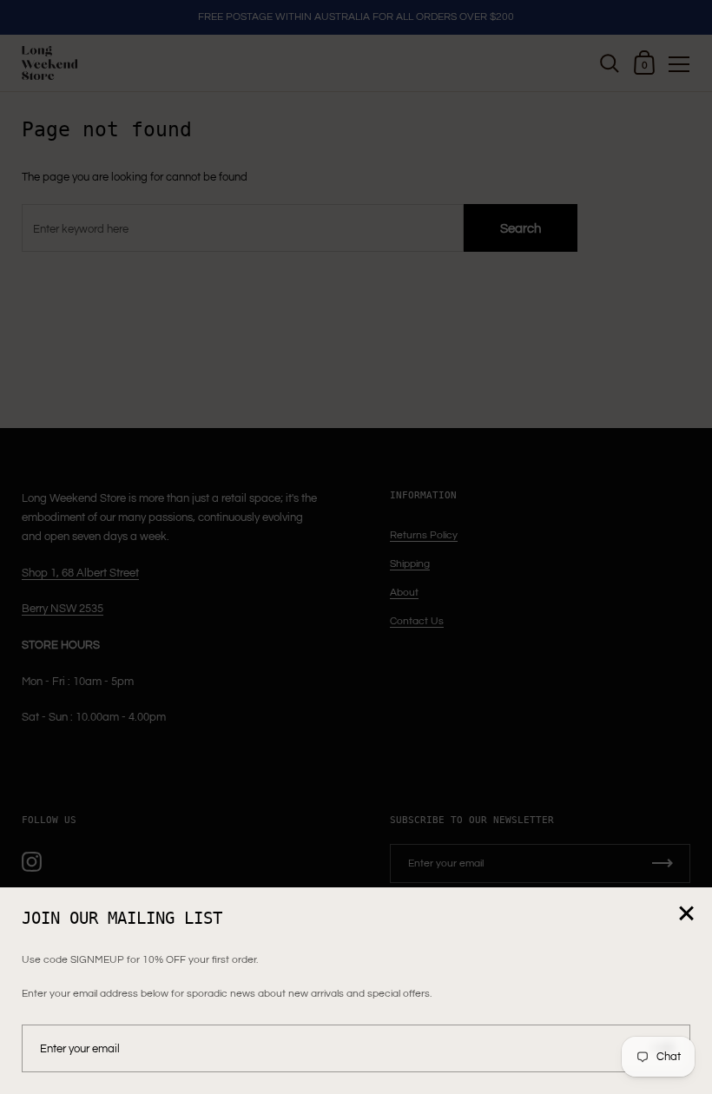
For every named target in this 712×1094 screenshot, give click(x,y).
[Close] (686, 914)
